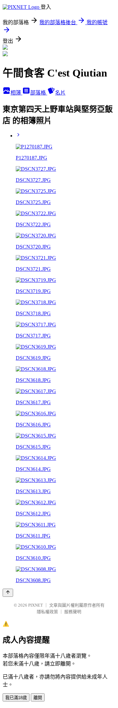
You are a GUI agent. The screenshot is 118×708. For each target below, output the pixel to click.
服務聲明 (72, 611)
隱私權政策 (47, 611)
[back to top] (8, 593)
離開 (37, 697)
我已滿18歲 (16, 697)
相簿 (16, 92)
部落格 (38, 92)
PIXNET (35, 605)
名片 (60, 92)
